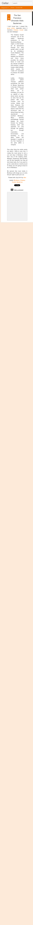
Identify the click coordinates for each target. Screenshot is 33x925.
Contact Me (19, 7)
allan (24, 177)
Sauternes (20, 182)
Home (12, 7)
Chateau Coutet (18, 30)
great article (11, 28)
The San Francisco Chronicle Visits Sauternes (17, 19)
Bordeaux (17, 180)
